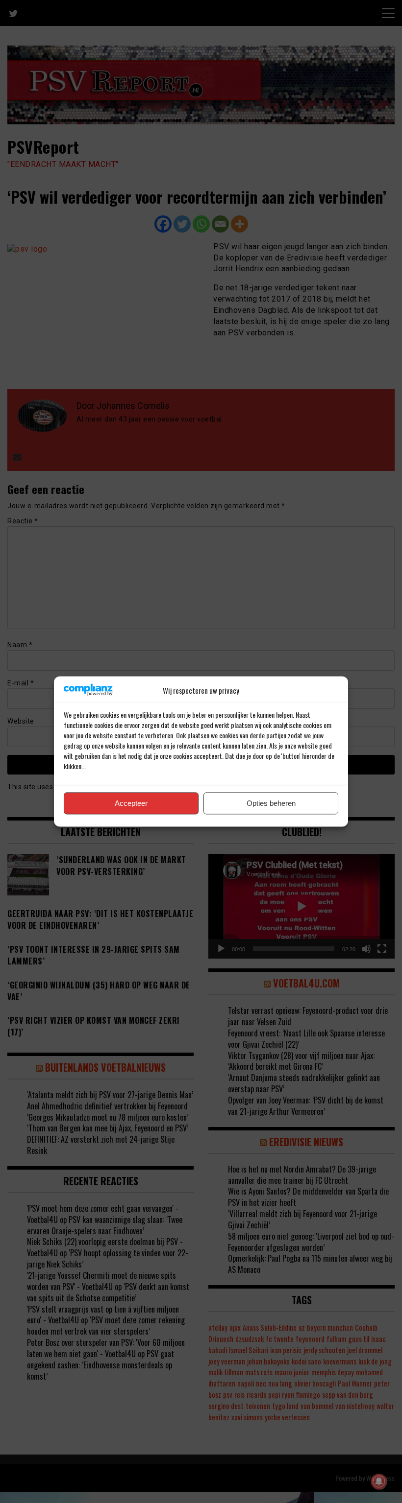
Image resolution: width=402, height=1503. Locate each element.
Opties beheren (271, 803)
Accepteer (131, 803)
